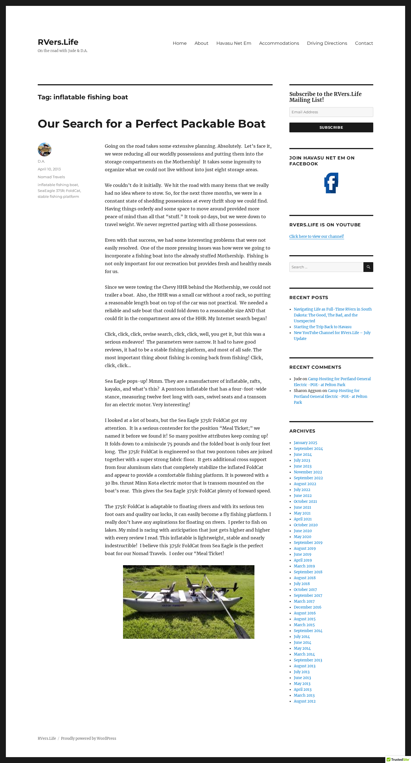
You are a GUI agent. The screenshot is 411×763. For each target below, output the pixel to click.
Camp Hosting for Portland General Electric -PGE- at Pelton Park (330, 396)
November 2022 (308, 472)
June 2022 (303, 495)
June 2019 (302, 554)
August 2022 (305, 484)
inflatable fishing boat (58, 184)
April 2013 (302, 689)
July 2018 (302, 583)
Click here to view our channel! (316, 236)
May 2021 (302, 513)
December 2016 (308, 607)
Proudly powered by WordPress (88, 738)
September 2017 (308, 595)
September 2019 (308, 542)
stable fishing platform (58, 196)
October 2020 (306, 525)
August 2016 (305, 613)
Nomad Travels (51, 177)
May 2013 (302, 683)
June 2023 (302, 466)
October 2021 (305, 501)
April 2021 (303, 519)
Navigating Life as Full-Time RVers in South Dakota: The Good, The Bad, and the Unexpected (333, 315)
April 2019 (303, 560)
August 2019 (305, 548)
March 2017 (304, 601)
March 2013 (304, 695)
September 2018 (308, 572)
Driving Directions (327, 43)
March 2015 (304, 625)
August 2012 (305, 701)
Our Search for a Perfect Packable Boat (152, 123)
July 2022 (302, 489)
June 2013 (302, 677)
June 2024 (303, 454)
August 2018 (305, 578)
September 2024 (308, 448)
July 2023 (302, 460)
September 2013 (308, 660)
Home (180, 43)
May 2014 (302, 648)
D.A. (41, 161)
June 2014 (302, 642)
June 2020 (303, 531)
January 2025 (305, 442)
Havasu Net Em (233, 43)
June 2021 (302, 507)
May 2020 (302, 536)
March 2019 (304, 566)
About (202, 43)
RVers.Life (58, 42)
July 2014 (302, 636)
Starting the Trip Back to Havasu (322, 327)
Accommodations (279, 43)
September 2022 (308, 478)
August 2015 (305, 619)
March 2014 (304, 654)
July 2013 (302, 672)
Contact (364, 43)
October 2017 (305, 589)
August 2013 (304, 666)
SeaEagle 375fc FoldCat (59, 190)
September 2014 (308, 630)
